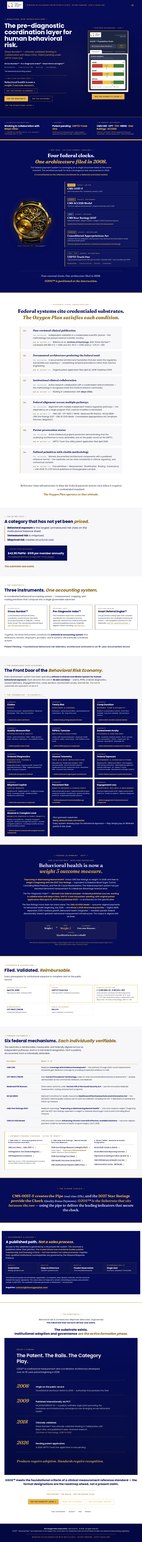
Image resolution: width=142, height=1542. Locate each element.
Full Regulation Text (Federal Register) (25, 1152)
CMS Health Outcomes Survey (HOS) (67, 1160)
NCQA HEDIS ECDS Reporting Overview (110, 1152)
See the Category (41, 99)
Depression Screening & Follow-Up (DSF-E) (112, 1156)
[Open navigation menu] (132, 5)
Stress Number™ (18, 611)
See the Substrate (16, 99)
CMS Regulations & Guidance (21, 1156)
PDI (80, 1512)
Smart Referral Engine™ (112, 611)
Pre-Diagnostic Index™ (67, 611)
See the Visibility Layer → (108, 97)
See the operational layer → (19, 625)
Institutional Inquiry (100, 1502)
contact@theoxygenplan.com (32, 1287)
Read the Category (72, 1502)
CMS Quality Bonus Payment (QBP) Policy (69, 1165)
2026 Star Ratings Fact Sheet (64, 1156)
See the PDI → (79, 625)
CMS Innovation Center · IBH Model (109, 1164)
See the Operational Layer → (19, 105)
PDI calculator (49, 557)
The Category (58, 1512)
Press (88, 1512)
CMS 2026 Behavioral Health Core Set (110, 1160)
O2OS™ (72, 1512)
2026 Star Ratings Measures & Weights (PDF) (70, 1147)
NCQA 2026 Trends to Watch (107, 1147)
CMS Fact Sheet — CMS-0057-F (22, 1147)
